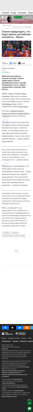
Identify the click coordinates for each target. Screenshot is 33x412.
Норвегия (15, 232)
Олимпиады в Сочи (9, 104)
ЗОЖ (29, 338)
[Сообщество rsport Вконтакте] (19, 327)
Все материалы (6, 72)
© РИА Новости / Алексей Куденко (10, 58)
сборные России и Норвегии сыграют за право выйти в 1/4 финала (16, 113)
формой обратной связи (9, 396)
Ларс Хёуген (23, 106)
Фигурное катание (14, 338)
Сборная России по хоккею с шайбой (14, 235)
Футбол (4, 338)
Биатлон (23, 338)
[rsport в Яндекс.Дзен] (12, 327)
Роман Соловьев (8, 68)
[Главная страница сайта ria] (2, 17)
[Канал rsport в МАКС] (5, 327)
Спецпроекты (6, 341)
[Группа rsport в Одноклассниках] (26, 327)
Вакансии (5, 348)
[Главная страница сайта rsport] (11, 17)
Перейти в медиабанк (25, 58)
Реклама (15, 341)
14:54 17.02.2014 (7, 25)
